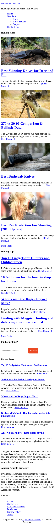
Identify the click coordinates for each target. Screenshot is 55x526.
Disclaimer (12, 509)
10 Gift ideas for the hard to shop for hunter (23, 379)
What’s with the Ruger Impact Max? (19, 396)
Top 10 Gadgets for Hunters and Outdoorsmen (24, 365)
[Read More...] (8, 139)
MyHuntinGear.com (10, 3)
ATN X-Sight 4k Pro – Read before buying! (22, 433)
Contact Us (12, 504)
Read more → (43, 373)
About (10, 501)
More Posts (6, 246)
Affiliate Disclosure (16, 506)
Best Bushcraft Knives (18, 176)
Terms (10, 514)
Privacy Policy (14, 512)
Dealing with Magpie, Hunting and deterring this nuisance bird (27, 320)
